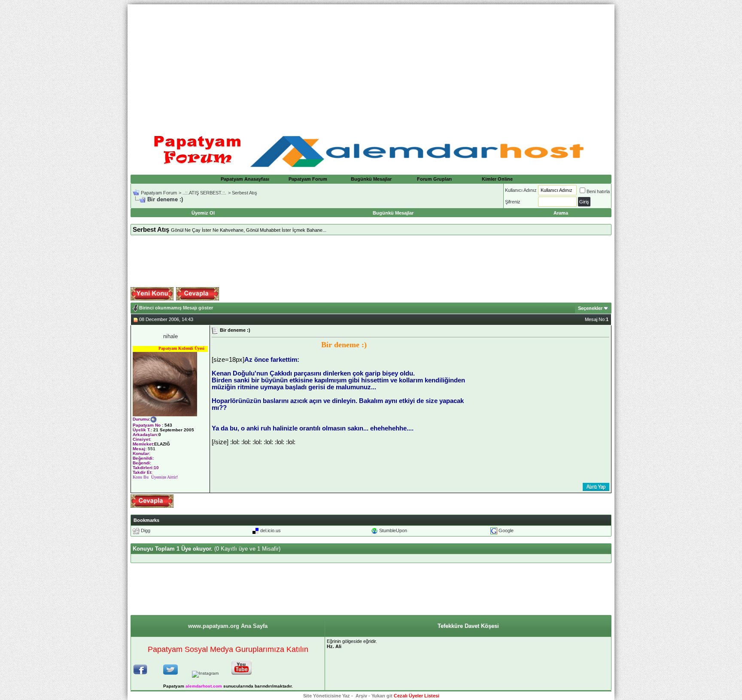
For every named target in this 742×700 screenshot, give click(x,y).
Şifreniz (512, 201)
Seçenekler (590, 308)
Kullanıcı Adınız (521, 190)
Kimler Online (497, 179)
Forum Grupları (434, 179)
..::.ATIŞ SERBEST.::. (204, 192)
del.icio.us (270, 530)
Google (506, 530)
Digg (145, 530)
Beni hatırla (598, 191)
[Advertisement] (371, 64)
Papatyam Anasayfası (245, 179)
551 (151, 448)
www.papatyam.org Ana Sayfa (228, 626)
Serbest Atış (244, 192)
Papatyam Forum (308, 179)
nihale (170, 336)
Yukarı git (381, 695)
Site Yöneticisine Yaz (326, 695)
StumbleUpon (393, 530)
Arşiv (361, 695)
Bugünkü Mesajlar (371, 179)
